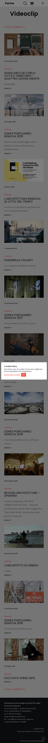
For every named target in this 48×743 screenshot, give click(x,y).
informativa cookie (12, 375)
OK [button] (23, 375)
